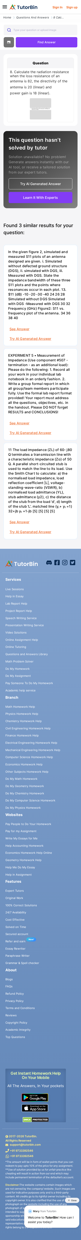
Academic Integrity (17, 1029)
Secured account (16, 934)
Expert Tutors (14, 890)
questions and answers (32, 17)
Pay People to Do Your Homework (28, 824)
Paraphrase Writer (17, 955)
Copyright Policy (16, 1022)
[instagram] (65, 562)
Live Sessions (14, 589)
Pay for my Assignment (21, 831)
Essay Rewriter (15, 948)
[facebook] (49, 562)
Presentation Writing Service (24, 625)
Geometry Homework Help (23, 860)
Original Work (14, 898)
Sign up (72, 7)
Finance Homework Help (22, 735)
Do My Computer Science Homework (30, 800)
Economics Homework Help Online (28, 852)
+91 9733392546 (21, 1150)
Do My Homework (17, 668)
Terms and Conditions (20, 1008)
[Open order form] (1, 14)
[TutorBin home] (23, 7)
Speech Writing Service (21, 618)
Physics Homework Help (21, 713)
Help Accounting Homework (24, 845)
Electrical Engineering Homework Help (31, 742)
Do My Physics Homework (23, 807)
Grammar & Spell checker (22, 963)
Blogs (9, 979)
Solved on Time (15, 927)
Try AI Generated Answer (30, 338)
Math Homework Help (20, 706)
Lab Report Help (16, 603)
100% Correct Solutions (21, 905)
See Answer (19, 329)
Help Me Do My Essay (20, 867)
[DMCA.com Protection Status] (35, 1119)
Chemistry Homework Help (23, 721)
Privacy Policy (14, 1001)
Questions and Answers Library (26, 654)
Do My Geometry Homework (24, 786)
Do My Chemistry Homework (24, 793)
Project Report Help (18, 610)
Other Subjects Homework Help (26, 771)
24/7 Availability (15, 912)
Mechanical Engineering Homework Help (32, 750)
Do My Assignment (18, 675)
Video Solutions (16, 632)
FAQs (9, 986)
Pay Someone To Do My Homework (29, 683)
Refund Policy (14, 993)
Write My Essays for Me (21, 838)
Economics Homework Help (24, 764)
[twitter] (73, 562)
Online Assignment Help (21, 639)
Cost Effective (15, 919)
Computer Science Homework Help (29, 757)
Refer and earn (15, 941)
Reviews (11, 1015)
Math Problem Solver (19, 661)
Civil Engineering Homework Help (28, 728)
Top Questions (15, 1037)
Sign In (57, 7)
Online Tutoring (15, 647)
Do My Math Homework (21, 778)
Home (7, 17)
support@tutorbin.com (25, 1144)
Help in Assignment (18, 874)
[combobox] (40, 30)
